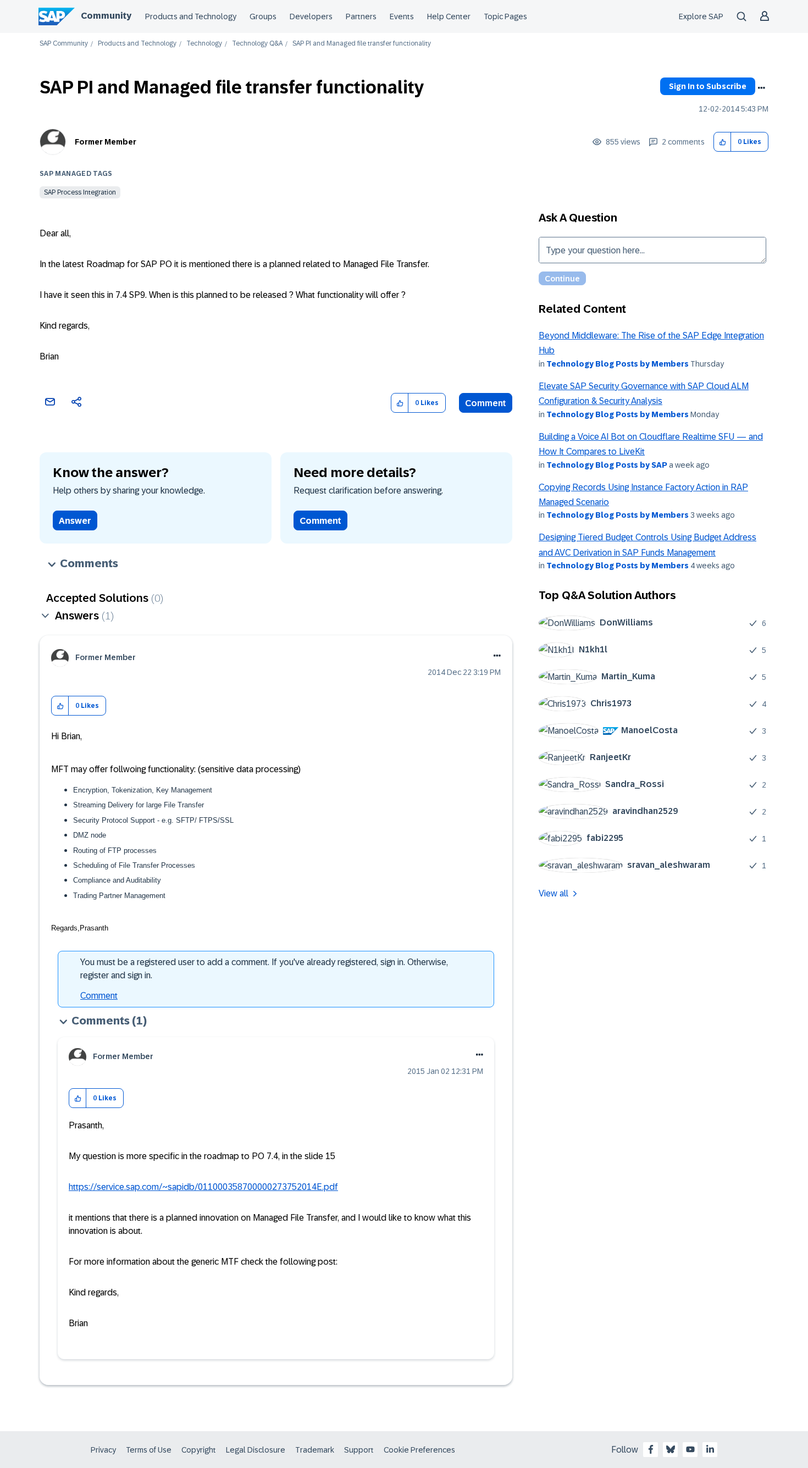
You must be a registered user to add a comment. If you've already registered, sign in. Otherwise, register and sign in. (264, 968)
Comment (485, 403)
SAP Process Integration (80, 192)
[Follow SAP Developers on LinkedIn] (710, 1449)
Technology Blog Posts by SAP (606, 465)
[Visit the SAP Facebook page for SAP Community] (650, 1449)
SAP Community (64, 43)
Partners (361, 16)
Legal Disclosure (255, 1449)
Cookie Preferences (419, 1449)
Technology (204, 43)
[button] (722, 142)
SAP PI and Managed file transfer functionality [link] (361, 43)
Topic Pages (505, 16)
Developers (311, 16)
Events (402, 16)
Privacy (103, 1449)
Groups (263, 16)
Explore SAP (701, 16)
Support (359, 1449)
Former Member (105, 141)
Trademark (314, 1449)
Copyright (198, 1449)
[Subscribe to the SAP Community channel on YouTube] (690, 1449)
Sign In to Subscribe (707, 86)
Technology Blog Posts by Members (617, 363)
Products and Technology (190, 16)
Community (106, 15)
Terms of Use (148, 1449)
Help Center (449, 16)
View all (553, 893)
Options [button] (761, 88)
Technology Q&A (257, 43)
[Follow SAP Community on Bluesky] (670, 1449)
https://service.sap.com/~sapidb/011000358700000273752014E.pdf (203, 1187)
